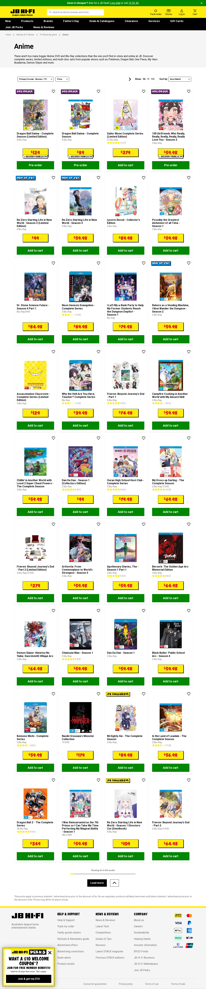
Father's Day (71, 21)
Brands (48, 21)
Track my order (65, 926)
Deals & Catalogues (101, 21)
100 (153, 79)
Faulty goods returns (69, 932)
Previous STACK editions (110, 957)
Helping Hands (142, 938)
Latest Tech (102, 926)
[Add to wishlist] (53, 91)
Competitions (103, 932)
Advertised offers (67, 945)
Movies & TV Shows (25, 35)
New (8, 21)
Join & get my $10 (29, 978)
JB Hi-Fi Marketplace (146, 963)
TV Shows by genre (48, 35)
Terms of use (152, 984)
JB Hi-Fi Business (144, 957)
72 (148, 79)
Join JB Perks (14, 27)
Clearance (131, 21)
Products (27, 21)
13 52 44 (133, 3)
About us (139, 920)
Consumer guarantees (95, 984)
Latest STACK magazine (109, 951)
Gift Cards (176, 21)
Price (59, 79)
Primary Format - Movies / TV (33, 79)
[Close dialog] (50, 952)
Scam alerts (64, 957)
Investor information (145, 945)
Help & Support (66, 920)
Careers (138, 926)
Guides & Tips (104, 938)
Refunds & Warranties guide (73, 938)
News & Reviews (43, 27)
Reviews (101, 945)
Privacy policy (126, 984)
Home (8, 35)
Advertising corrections (70, 951)
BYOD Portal (141, 951)
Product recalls (66, 963)
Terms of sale (178, 984)
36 (144, 79)
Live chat (115, 3)
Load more (97, 882)
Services (154, 21)
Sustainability (141, 932)
